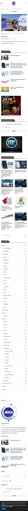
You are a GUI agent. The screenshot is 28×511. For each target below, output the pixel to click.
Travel (15, 327)
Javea (15, 283)
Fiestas (15, 339)
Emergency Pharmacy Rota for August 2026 (17, 80)
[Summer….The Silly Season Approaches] (5, 89)
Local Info (14, 330)
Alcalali (15, 257)
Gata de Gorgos (15, 277)
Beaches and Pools (16, 351)
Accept (4, 508)
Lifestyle (14, 318)
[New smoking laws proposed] (21, 201)
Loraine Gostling (5, 38)
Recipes (14, 386)
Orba (15, 301)
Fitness (15, 324)
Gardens (16, 362)
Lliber (15, 292)
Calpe (15, 271)
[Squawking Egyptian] (5, 57)
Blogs (14, 245)
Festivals (16, 360)
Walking (16, 377)
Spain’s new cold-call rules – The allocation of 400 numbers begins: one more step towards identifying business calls (7, 174)
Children (15, 333)
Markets (16, 368)
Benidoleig (15, 263)
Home (2, 8)
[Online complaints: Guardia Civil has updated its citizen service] (21, 183)
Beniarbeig (15, 260)
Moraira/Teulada (15, 295)
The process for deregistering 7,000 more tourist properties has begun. (7, 208)
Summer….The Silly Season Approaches (16, 88)
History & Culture (16, 365)
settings (10, 506)
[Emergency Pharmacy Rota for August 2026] (5, 81)
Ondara (15, 298)
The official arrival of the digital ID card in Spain (21, 171)
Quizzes (15, 315)
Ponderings (15, 251)
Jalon (15, 280)
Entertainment (15, 336)
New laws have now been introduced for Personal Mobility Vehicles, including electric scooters (7, 191)
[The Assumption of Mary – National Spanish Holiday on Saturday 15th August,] (5, 73)
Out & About (15, 348)
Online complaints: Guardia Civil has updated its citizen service (19, 191)
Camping (16, 354)
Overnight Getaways (16, 374)
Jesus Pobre (15, 286)
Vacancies (14, 389)
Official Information (14, 383)
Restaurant (15, 380)
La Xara (15, 289)
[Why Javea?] (14, 22)
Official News (15, 345)
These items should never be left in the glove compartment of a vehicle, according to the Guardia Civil (21, 225)
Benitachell (15, 268)
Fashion (15, 321)
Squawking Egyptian (15, 55)
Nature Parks (16, 371)
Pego (15, 307)
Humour (14, 313)
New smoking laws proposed (19, 207)
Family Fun (16, 357)
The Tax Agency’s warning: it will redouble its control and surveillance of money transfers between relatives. (6, 226)
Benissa (15, 266)
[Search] (26, 3)
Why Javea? (4, 36)
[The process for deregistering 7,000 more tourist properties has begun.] (7, 201)
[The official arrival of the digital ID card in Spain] (21, 165)
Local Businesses (15, 342)
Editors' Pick (14, 310)
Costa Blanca (14, 254)
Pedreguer (15, 304)
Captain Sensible (15, 248)
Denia (15, 274)
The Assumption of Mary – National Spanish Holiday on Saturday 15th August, (17, 73)
